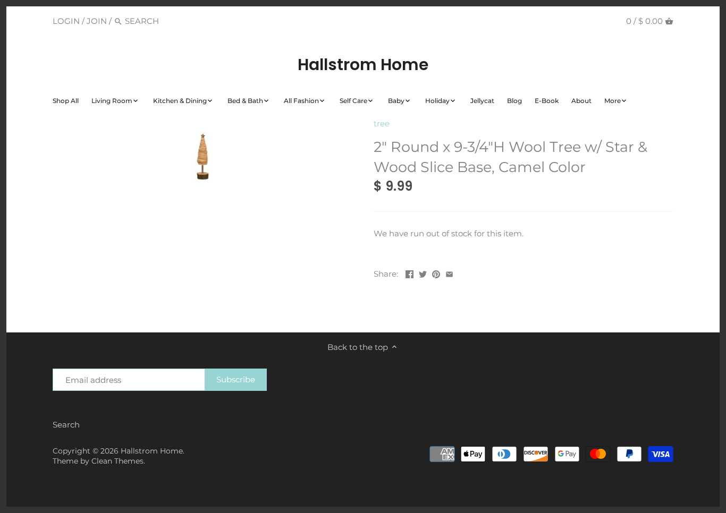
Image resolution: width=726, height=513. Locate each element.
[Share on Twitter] (423, 273)
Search (66, 425)
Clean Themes (117, 461)
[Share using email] (449, 273)
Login (66, 21)
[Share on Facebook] (409, 273)
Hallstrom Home (363, 65)
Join (97, 21)
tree (382, 123)
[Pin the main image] (436, 273)
